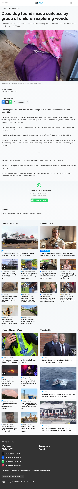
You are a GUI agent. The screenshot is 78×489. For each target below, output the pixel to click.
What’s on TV (7, 449)
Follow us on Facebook (13, 457)
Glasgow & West (14, 8)
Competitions (44, 446)
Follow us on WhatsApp (13, 461)
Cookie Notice (45, 470)
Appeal (42, 449)
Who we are (5, 470)
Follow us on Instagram (13, 465)
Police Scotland (22, 213)
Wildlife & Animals (36, 213)
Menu (7, 3)
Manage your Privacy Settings (13, 476)
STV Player (6, 446)
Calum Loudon (7, 89)
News (4, 8)
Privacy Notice (25, 470)
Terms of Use (15, 470)
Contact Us (35, 470)
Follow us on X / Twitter (13, 453)
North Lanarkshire (9, 213)
